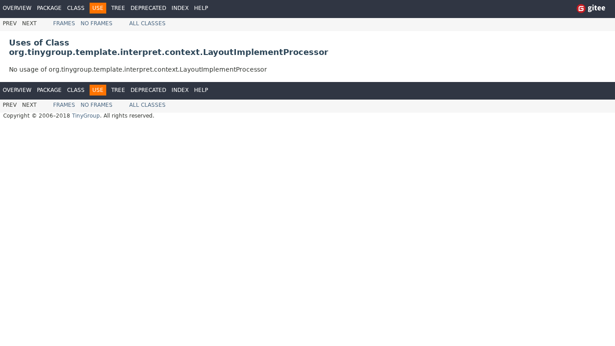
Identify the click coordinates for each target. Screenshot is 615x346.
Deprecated (148, 8)
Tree (118, 8)
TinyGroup (86, 116)
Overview (17, 8)
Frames (64, 23)
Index (180, 8)
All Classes (147, 23)
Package (49, 8)
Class (76, 8)
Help (201, 8)
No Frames (97, 23)
